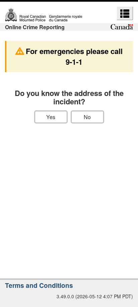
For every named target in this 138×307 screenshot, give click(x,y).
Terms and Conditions (39, 285)
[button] (125, 13)
